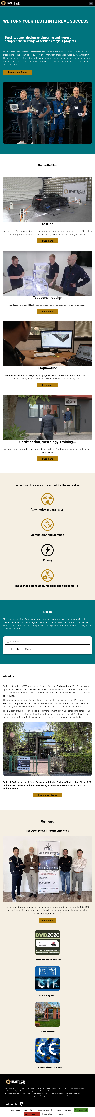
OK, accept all (81, 1110)
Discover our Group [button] (17, 72)
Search (28, 648)
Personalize (47, 1114)
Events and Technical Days (47, 959)
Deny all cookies (31, 1114)
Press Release (47, 1031)
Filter (12, 648)
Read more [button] (47, 240)
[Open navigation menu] (91, 3)
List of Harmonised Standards (47, 1067)
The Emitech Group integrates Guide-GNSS (47, 830)
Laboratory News (47, 995)
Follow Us (11, 1104)
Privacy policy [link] (61, 1114)
